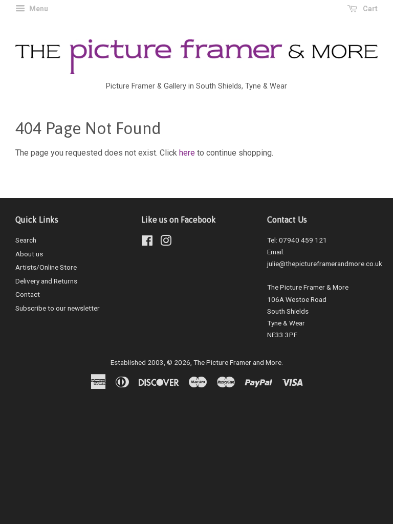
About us (29, 254)
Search (25, 240)
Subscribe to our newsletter (57, 308)
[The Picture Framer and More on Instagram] (165, 242)
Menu (38, 9)
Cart (369, 9)
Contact (27, 294)
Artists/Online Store (46, 267)
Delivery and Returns (46, 281)
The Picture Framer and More (237, 362)
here (187, 153)
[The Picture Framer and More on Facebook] (147, 242)
